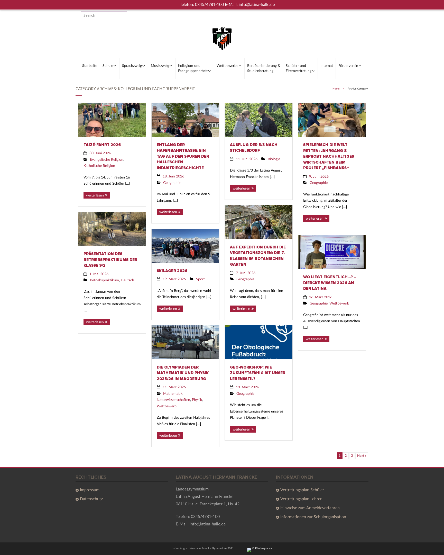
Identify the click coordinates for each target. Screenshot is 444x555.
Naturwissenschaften (173, 400)
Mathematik (172, 394)
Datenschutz (91, 499)
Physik (197, 400)
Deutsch (127, 280)
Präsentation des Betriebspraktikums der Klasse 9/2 (110, 260)
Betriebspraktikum (104, 280)
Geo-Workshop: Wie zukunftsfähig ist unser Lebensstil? (257, 373)
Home (335, 88)
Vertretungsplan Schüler (302, 490)
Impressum (89, 490)
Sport (200, 279)
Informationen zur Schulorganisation (313, 517)
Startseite (89, 66)
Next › (361, 456)
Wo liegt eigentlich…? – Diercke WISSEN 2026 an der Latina (329, 283)
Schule (108, 66)
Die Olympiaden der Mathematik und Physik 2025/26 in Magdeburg (183, 373)
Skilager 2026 (172, 270)
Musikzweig (160, 66)
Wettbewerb (339, 303)
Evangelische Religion (106, 160)
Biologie (274, 159)
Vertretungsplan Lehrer (301, 499)
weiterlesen (95, 195)
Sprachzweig (132, 66)
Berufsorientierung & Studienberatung (263, 68)
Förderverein (348, 66)
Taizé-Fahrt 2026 (102, 144)
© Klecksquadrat (262, 548)
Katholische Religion (99, 166)
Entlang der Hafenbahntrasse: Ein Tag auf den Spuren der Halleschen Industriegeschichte (183, 156)
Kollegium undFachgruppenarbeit (193, 68)
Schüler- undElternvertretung (298, 68)
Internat (326, 66)
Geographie (172, 183)
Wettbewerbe (227, 66)
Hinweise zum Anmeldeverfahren (310, 508)
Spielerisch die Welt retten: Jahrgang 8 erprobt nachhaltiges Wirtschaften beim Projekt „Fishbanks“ (328, 156)
